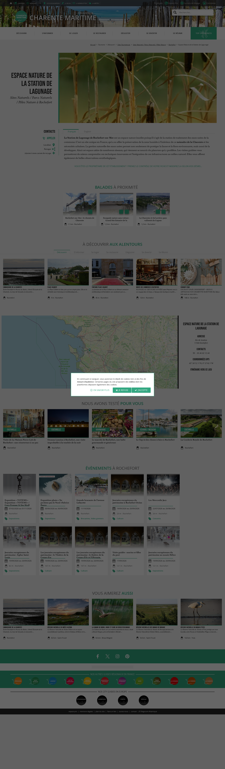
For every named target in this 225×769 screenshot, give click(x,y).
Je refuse (123, 390)
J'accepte (143, 390)
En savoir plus (101, 390)
